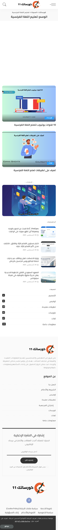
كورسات (49, 118)
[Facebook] (29, 500)
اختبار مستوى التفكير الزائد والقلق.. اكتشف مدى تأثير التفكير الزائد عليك (21, 245)
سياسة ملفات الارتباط (22, 521)
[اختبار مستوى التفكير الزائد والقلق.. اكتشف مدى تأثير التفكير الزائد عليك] (48, 246)
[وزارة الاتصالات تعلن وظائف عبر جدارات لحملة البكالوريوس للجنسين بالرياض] (48, 261)
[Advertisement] (29, 51)
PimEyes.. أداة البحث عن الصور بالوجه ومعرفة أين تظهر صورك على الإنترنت (23, 230)
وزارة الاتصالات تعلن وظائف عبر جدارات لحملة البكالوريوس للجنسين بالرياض (23, 259)
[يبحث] (5, 4)
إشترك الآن (29, 460)
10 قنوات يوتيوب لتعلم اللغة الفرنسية (35, 125)
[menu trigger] (52, 4)
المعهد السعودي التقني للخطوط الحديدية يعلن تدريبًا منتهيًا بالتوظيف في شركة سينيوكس (21, 275)
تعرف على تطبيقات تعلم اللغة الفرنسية (35, 170)
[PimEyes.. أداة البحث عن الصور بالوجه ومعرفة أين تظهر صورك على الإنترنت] (48, 232)
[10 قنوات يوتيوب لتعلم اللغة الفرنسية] (29, 104)
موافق (6, 526)
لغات (50, 163)
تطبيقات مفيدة (49, 307)
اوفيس (52, 301)
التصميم (52, 295)
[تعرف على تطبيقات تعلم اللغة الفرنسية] (29, 149)
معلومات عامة (49, 324)
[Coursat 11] (42, 349)
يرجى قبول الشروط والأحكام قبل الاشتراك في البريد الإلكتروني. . (28, 468)
